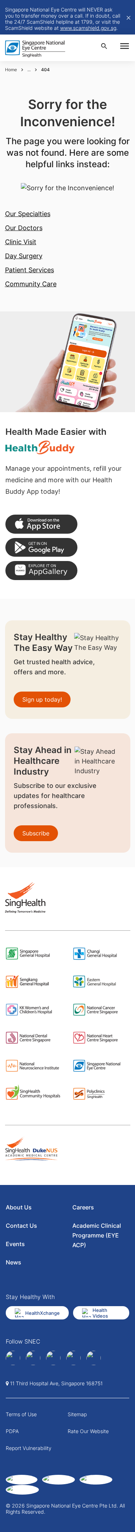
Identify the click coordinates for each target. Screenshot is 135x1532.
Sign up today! (42, 699)
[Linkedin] (33, 1358)
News (13, 1262)
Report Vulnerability (28, 1448)
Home (11, 69)
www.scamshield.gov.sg (88, 28)
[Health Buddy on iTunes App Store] (41, 524)
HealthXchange (42, 1313)
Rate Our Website (88, 1431)
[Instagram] (53, 1358)
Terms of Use (21, 1414)
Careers (83, 1207)
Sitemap (77, 1414)
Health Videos (100, 1313)
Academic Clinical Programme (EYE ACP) (96, 1235)
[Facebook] (13, 1358)
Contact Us (21, 1225)
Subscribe (35, 833)
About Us (19, 1207)
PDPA (12, 1431)
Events (15, 1244)
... (29, 69)
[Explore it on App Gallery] (41, 570)
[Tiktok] (73, 1358)
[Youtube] (93, 1358)
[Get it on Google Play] (41, 547)
